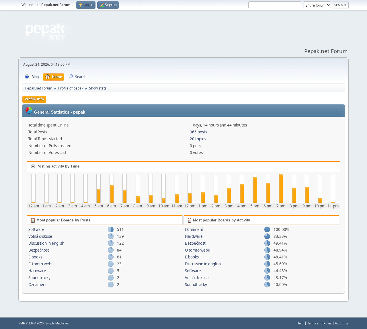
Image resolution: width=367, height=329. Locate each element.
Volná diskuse (40, 236)
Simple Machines (57, 323)
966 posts (198, 132)
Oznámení (37, 284)
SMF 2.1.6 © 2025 (31, 323)
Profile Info (34, 99)
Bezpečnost (38, 250)
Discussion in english (46, 243)
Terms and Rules (319, 323)
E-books (35, 257)
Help (300, 323)
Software (36, 229)
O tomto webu (41, 263)
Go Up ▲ (342, 323)
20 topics (198, 138)
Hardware (37, 270)
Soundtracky (39, 277)
